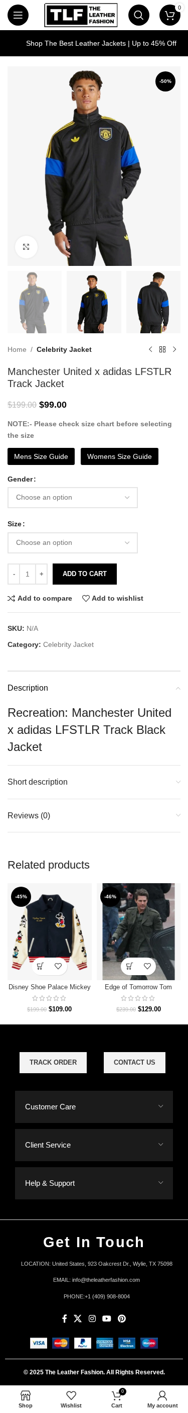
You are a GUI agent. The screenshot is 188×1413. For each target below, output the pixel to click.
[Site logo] (80, 15)
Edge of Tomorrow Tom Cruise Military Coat (138, 991)
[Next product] (174, 349)
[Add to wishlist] (58, 966)
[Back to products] (162, 349)
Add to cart (85, 574)
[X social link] (78, 1319)
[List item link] (94, 1280)
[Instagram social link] (92, 1319)
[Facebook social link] (64, 1319)
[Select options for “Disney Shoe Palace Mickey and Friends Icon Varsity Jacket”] (41, 966)
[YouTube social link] (106, 1319)
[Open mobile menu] (18, 15)
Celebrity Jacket (64, 349)
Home (17, 349)
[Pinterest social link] (121, 1319)
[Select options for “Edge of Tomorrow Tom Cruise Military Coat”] (129, 966)
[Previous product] (150, 349)
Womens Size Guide (119, 456)
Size (15, 524)
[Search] (138, 15)
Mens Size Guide (41, 456)
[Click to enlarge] (26, 247)
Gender (20, 479)
